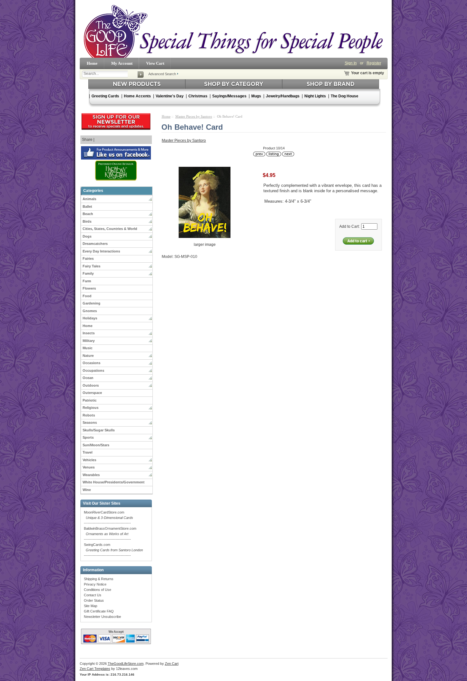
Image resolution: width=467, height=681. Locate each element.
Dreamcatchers (95, 244)
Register (374, 63)
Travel (87, 452)
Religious (90, 407)
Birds (87, 221)
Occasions (91, 363)
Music (87, 348)
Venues (89, 467)
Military (89, 341)
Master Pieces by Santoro (193, 116)
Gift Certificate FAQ (99, 611)
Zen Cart (172, 663)
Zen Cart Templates (95, 669)
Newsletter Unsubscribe (102, 617)
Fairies (88, 258)
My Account (121, 63)
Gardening (91, 303)
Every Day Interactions (101, 251)
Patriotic (90, 400)
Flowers (89, 288)
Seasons (90, 422)
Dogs (87, 236)
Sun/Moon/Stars (96, 445)
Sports (88, 437)
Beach (88, 214)
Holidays (90, 318)
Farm (87, 281)
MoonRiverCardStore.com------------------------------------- (108, 517)
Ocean (88, 378)
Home (92, 63)
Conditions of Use (97, 590)
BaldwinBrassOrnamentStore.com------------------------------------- (110, 534)
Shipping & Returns (98, 579)
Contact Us (92, 595)
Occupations (93, 370)
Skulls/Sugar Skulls (99, 430)
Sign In (351, 63)
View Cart (155, 63)
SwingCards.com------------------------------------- (113, 550)
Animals (89, 199)
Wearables (91, 475)
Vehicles (89, 460)
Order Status (94, 600)
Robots (89, 415)
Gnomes (90, 311)
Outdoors (91, 385)
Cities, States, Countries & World (110, 229)
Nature (88, 355)
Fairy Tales (91, 266)
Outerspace (92, 393)
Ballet (87, 206)
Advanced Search (162, 74)
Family (88, 273)
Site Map (90, 606)
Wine (87, 490)
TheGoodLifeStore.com (126, 663)
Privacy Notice (95, 584)
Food (87, 296)
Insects (89, 333)
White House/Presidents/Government (114, 482)
